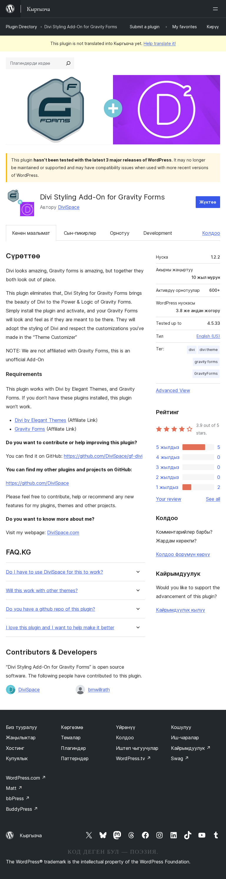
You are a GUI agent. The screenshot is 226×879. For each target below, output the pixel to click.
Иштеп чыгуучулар (137, 748)
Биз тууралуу (21, 727)
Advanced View (173, 390)
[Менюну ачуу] (216, 9)
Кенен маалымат (31, 233)
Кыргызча (31, 835)
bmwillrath (99, 689)
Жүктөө (208, 201)
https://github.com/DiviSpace (37, 483)
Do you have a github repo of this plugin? (50, 609)
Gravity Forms (30, 429)
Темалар (71, 737)
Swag (180, 758)
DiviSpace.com (63, 532)
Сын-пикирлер (80, 233)
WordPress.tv (133, 758)
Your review (168, 499)
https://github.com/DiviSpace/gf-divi (103, 456)
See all (213, 499)
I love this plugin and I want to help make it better (60, 627)
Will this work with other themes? (42, 590)
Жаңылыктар (21, 737)
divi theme (209, 349)
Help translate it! (160, 43)
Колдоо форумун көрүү (183, 554)
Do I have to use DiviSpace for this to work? (54, 572)
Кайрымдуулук (191, 748)
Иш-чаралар (185, 737)
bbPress (18, 798)
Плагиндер (73, 748)
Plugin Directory (21, 26)
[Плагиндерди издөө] (68, 63)
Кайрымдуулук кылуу (180, 610)
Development (157, 233)
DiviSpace (68, 207)
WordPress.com (26, 778)
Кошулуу (181, 727)
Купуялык (17, 758)
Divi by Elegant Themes (40, 420)
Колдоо (211, 233)
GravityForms (206, 373)
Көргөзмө (72, 727)
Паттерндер (75, 758)
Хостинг (15, 748)
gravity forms (206, 361)
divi (192, 349)
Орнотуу (119, 233)
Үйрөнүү (125, 727)
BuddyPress (22, 809)
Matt (14, 788)
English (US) (208, 336)
